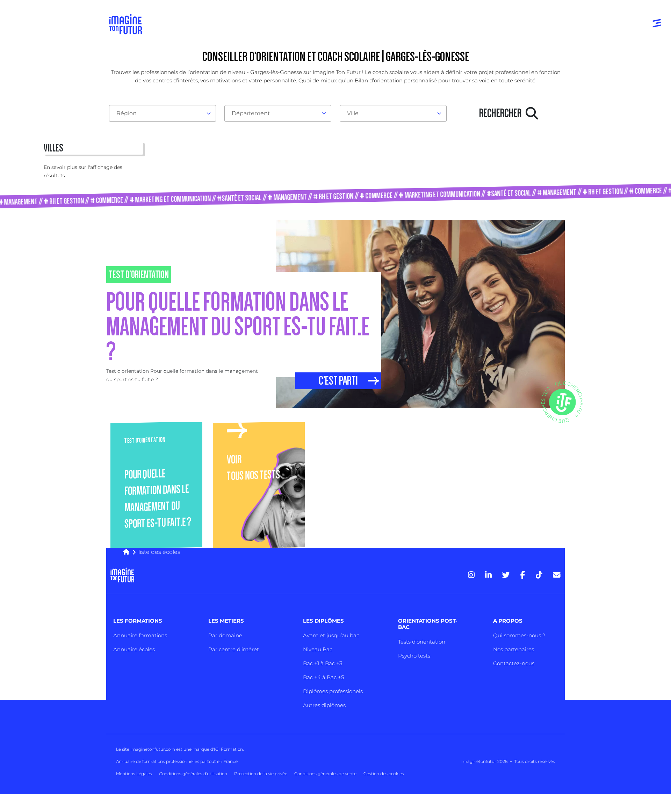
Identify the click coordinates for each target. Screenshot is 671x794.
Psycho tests (414, 655)
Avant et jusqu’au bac (331, 635)
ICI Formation (228, 749)
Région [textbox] (126, 113)
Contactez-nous (513, 663)
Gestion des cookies (383, 773)
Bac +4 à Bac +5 (323, 677)
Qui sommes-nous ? (519, 635)
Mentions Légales (134, 773)
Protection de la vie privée (260, 773)
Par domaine (225, 635)
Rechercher (502, 113)
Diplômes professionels (333, 691)
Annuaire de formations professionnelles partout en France (177, 761)
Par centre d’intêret (233, 649)
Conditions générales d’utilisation (193, 773)
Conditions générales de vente (325, 773)
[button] (540, 421)
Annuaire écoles (134, 649)
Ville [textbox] (353, 113)
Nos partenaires (513, 649)
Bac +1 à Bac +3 (322, 663)
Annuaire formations (140, 635)
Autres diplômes (324, 705)
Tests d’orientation (421, 641)
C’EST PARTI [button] (338, 380)
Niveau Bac (317, 649)
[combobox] (162, 113)
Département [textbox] (251, 113)
